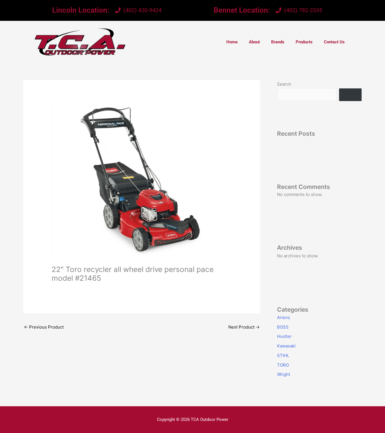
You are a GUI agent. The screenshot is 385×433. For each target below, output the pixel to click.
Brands (277, 41)
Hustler (284, 336)
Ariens (283, 317)
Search (284, 84)
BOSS (283, 327)
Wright (283, 374)
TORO (283, 365)
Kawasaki (286, 346)
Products (304, 41)
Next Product (244, 327)
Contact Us (334, 41)
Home (232, 41)
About (254, 41)
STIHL (283, 355)
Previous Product (44, 327)
